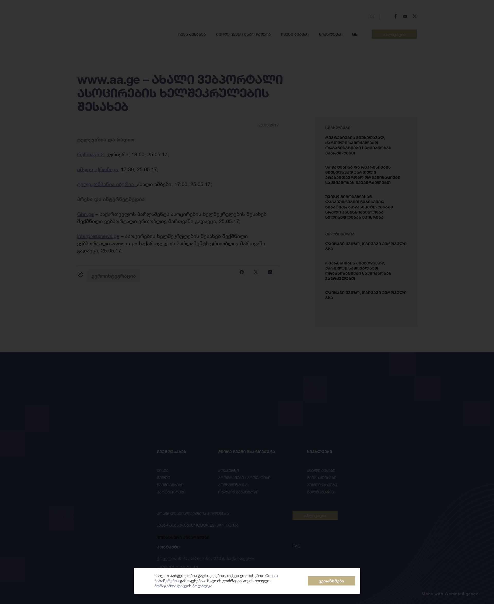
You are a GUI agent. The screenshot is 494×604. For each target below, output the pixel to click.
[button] (331, 580)
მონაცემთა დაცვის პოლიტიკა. (183, 585)
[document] (247, 302)
